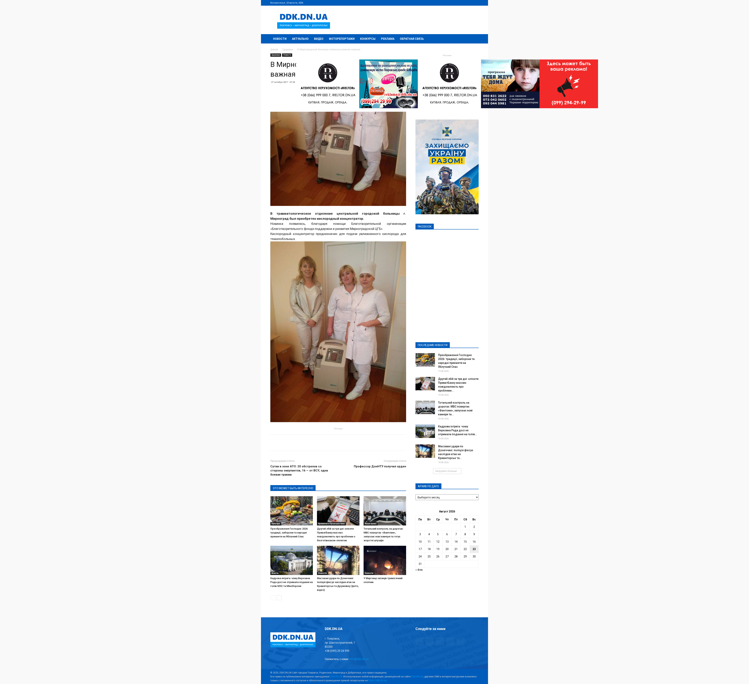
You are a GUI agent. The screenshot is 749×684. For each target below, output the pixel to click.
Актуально (300, 38)
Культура (276, 524)
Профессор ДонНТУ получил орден (380, 466)
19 (437, 549)
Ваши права (370, 524)
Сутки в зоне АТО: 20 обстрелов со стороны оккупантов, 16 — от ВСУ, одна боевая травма (299, 470)
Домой (274, 49)
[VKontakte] (469, 2)
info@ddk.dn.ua (359, 659)
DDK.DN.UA (336, 676)
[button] (474, 39)
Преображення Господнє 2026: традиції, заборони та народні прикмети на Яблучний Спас (289, 532)
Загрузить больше (446, 471)
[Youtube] (476, 2)
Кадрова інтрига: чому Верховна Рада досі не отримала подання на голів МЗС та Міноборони (291, 582)
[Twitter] (463, 2)
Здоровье (287, 49)
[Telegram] (456, 2)
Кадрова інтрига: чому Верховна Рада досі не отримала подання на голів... (457, 430)
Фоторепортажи (342, 38)
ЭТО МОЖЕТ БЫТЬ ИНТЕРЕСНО (293, 488)
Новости (280, 38)
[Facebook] (450, 2)
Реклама (387, 38)
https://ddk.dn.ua (377, 680)
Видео (318, 38)
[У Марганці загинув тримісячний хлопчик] (385, 560)
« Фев (419, 569)
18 (429, 549)
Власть (275, 573)
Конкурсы (367, 38)
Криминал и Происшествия (331, 524)
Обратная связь (412, 38)
